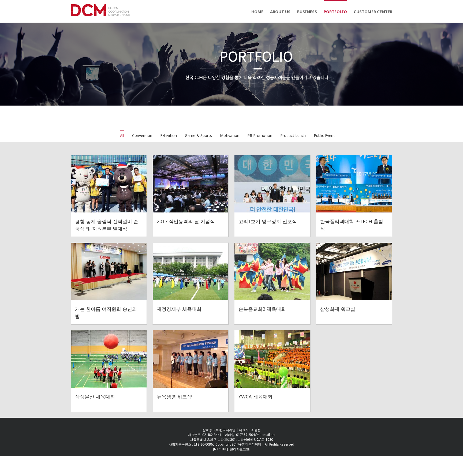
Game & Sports (198, 135)
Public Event (324, 135)
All (122, 135)
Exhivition (168, 135)
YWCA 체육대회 (255, 396)
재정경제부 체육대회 (179, 309)
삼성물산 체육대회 (95, 396)
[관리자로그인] (239, 449)
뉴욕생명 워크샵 (174, 396)
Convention (142, 135)
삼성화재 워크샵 (337, 309)
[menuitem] (260, 11)
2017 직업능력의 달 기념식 (186, 221)
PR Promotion (259, 135)
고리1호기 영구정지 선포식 (267, 221)
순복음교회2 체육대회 (262, 309)
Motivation (229, 135)
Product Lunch (293, 135)
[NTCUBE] (221, 449)
